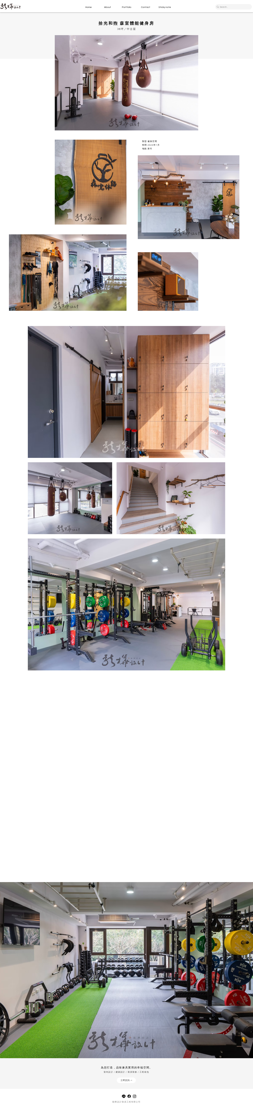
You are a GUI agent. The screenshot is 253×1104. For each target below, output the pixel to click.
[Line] (124, 1096)
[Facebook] (129, 1096)
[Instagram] (134, 1096)
